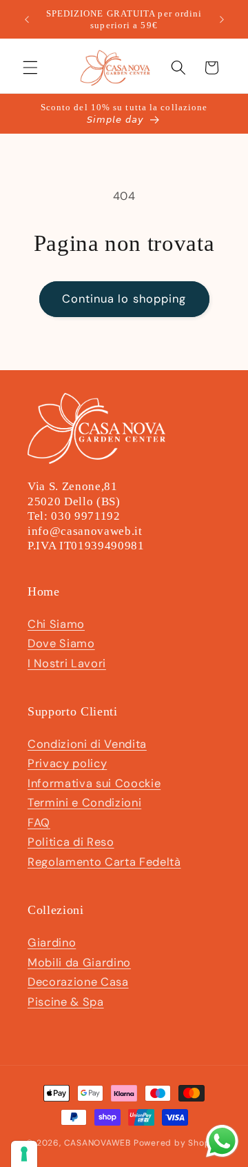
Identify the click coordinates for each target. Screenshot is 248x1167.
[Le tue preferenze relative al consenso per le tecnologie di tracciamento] (24, 1154)
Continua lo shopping (124, 299)
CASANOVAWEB (97, 1142)
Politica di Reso (71, 842)
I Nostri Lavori (67, 663)
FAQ (39, 822)
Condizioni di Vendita (87, 744)
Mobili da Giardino (79, 962)
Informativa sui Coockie (94, 783)
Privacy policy (67, 763)
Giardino (52, 942)
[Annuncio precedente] (27, 19)
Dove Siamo (61, 643)
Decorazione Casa (78, 982)
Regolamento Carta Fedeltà (104, 862)
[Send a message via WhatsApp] (222, 1141)
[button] (30, 67)
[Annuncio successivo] (222, 19)
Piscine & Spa (66, 1002)
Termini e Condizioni (84, 802)
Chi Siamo (56, 624)
